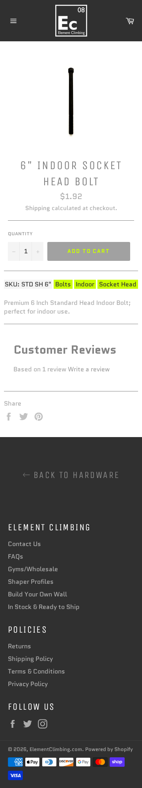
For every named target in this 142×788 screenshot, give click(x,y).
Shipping (37, 208)
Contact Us (24, 543)
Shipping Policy (30, 658)
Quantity (20, 234)
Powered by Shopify (109, 749)
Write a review (89, 369)
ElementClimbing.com (56, 749)
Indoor (85, 284)
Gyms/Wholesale (33, 569)
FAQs (15, 556)
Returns (19, 646)
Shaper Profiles (31, 581)
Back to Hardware (75, 474)
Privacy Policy (28, 683)
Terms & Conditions (36, 671)
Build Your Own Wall (37, 594)
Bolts (63, 284)
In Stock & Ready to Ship (44, 606)
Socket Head (117, 284)
